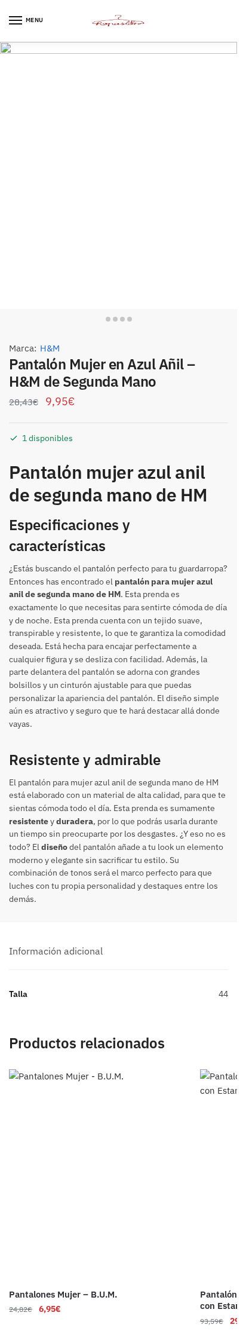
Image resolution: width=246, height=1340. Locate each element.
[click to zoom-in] (118, 175)
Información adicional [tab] (56, 951)
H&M (50, 348)
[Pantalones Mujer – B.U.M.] (95, 1174)
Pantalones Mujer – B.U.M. (63, 1294)
